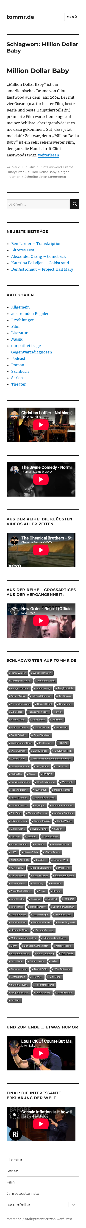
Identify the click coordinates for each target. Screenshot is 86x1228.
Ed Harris (57, 719)
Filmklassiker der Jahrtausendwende (52, 758)
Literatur (19, 333)
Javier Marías (18, 696)
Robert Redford (19, 844)
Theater (18, 384)
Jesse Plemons (19, 797)
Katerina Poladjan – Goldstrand (40, 263)
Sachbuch (20, 371)
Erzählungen (23, 320)
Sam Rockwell (40, 875)
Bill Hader (61, 727)
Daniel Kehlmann (64, 875)
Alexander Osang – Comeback (38, 256)
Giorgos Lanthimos (41, 868)
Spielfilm (58, 828)
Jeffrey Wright (40, 914)
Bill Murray (38, 883)
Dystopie (39, 805)
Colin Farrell (39, 719)
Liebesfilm (16, 774)
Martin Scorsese (19, 727)
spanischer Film (20, 859)
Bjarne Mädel (18, 719)
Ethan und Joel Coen (55, 938)
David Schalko (18, 735)
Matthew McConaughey (23, 938)
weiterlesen (48, 155)
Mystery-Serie (18, 883)
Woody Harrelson (42, 673)
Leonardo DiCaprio (45, 797)
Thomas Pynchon (37, 813)
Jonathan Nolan (46, 680)
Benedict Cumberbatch (36, 946)
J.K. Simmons (18, 875)
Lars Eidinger (40, 751)
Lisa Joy (35, 899)
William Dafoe (18, 758)
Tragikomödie (65, 688)
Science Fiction (19, 984)
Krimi (54, 961)
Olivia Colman (18, 751)
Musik (16, 339)
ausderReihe (18, 1205)
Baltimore (56, 883)
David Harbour (37, 907)
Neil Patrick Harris (45, 985)
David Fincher (65, 992)
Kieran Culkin (31, 852)
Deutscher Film (63, 750)
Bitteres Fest (22, 250)
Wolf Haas (61, 766)
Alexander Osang (20, 704)
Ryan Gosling (39, 829)
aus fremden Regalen (30, 313)
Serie (58, 711)
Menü (72, 17)
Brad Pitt (52, 899)
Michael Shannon (42, 696)
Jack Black (16, 961)
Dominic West (61, 860)
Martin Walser (64, 821)
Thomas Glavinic (41, 922)
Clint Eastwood (50, 167)
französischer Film (20, 782)
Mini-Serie (55, 976)
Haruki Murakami (46, 782)
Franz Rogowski (66, 922)
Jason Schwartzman (63, 907)
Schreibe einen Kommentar (45, 176)
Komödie (69, 898)
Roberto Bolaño (19, 790)
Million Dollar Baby (38, 71)
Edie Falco (16, 712)
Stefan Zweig (43, 688)
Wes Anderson (62, 969)
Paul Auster (65, 696)
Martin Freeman (62, 790)
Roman (17, 365)
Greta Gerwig (43, 992)
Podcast (18, 358)
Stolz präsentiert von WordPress (48, 1219)
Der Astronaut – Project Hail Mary (42, 269)
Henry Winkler (18, 673)
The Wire (37, 977)
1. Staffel (39, 844)
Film (31, 167)
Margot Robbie (64, 946)
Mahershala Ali (42, 821)
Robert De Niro (63, 914)
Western (32, 836)
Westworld (67, 782)
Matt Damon (45, 743)
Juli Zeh (15, 1000)
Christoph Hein (19, 969)
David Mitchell (44, 704)
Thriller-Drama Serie (21, 743)
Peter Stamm (51, 836)
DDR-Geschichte (60, 844)
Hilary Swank (16, 172)
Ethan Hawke (37, 961)
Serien (17, 377)
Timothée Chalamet (62, 805)
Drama (68, 167)
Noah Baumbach (20, 766)
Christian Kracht (19, 805)
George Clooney (44, 930)
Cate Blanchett (42, 735)
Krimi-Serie (17, 867)
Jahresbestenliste (23, 1193)
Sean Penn (65, 704)
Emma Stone (18, 829)
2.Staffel (15, 836)
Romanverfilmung (20, 953)
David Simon (42, 727)
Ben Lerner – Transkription (36, 243)
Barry (14, 946)
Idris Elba (41, 860)
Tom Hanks (17, 907)
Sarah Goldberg (45, 953)
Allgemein (20, 307)
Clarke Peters (52, 852)
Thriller (63, 743)
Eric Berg (16, 813)
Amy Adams (42, 766)
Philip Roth (64, 868)
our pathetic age (19, 992)
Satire (32, 774)
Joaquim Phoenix (39, 712)
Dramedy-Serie (19, 930)
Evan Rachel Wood (21, 891)
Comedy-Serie (18, 914)
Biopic (42, 891)
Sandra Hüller (18, 922)
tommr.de (20, 17)
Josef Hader (17, 899)
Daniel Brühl (40, 969)
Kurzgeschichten (20, 688)
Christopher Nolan (20, 680)
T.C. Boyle (67, 953)
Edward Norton (19, 821)
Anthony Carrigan (63, 813)
